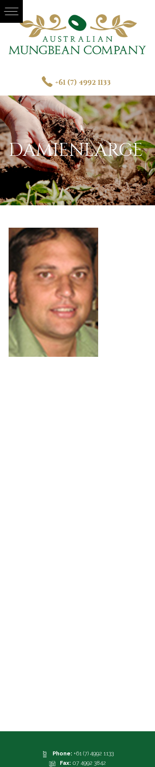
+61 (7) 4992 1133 (83, 82)
